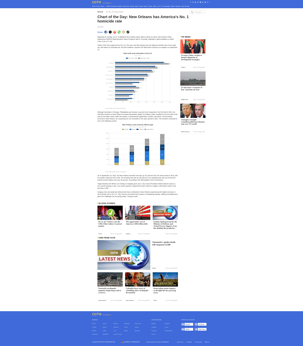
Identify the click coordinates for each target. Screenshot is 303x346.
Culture (132, 6)
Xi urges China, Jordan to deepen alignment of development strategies (191, 57)
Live (158, 6)
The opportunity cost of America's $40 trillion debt (137, 223)
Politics (108, 6)
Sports (137, 6)
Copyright (189, 342)
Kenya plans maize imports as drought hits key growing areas (164, 290)
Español (167, 323)
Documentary (166, 6)
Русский (154, 330)
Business (113, 6)
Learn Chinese (185, 6)
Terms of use (180, 342)
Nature (145, 6)
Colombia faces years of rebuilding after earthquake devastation (137, 290)
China (98, 6)
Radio (173, 6)
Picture (150, 6)
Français (154, 327)
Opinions (119, 6)
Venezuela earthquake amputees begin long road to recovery (109, 290)
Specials (177, 6)
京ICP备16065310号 (110, 342)
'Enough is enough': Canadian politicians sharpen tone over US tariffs (193, 122)
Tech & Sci (126, 6)
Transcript (95, 334)
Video (154, 6)
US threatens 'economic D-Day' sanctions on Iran (192, 88)
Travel (141, 6)
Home (94, 6)
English (154, 323)
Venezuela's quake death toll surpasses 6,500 (163, 243)
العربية (166, 327)
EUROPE (105, 334)
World (102, 6)
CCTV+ (154, 334)
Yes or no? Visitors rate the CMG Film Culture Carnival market (110, 224)
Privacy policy (198, 342)
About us (207, 342)
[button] (99, 218)
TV (161, 6)
